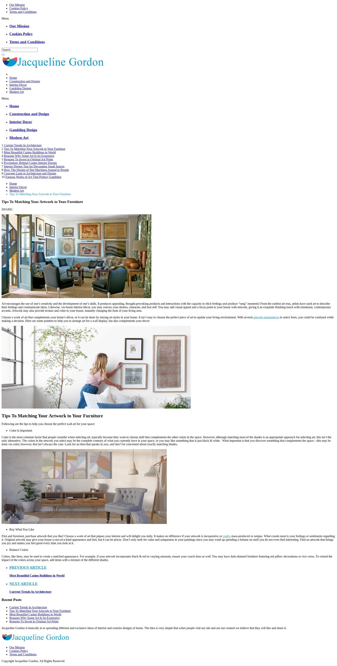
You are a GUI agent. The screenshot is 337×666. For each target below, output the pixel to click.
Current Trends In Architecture (23, 145)
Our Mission (17, 4)
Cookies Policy (18, 8)
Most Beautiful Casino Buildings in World (30, 152)
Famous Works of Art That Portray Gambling (33, 177)
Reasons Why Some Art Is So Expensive (29, 156)
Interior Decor (18, 84)
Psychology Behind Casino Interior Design (30, 163)
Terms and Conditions (22, 11)
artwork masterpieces (266, 317)
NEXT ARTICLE (23, 584)
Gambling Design (20, 88)
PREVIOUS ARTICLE (28, 567)
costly (226, 536)
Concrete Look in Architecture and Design (30, 173)
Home (13, 77)
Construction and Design (24, 81)
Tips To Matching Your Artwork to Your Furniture (34, 148)
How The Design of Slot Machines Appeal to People (36, 170)
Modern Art (16, 91)
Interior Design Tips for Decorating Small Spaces (34, 166)
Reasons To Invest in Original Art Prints (28, 159)
